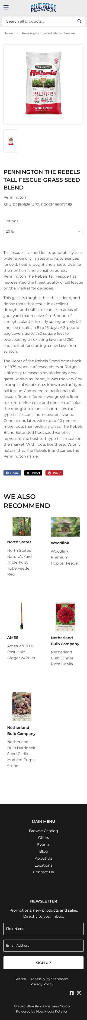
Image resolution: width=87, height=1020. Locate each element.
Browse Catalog (43, 831)
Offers (43, 837)
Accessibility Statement (49, 979)
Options (10, 221)
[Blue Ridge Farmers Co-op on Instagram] (79, 993)
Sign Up (43, 963)
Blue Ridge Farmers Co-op (48, 1006)
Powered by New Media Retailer (42, 1011)
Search (20, 979)
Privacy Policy (41, 984)
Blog (43, 851)
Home (8, 33)
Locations (43, 865)
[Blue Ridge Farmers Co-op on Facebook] (72, 993)
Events (43, 844)
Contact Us (43, 872)
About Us (43, 858)
